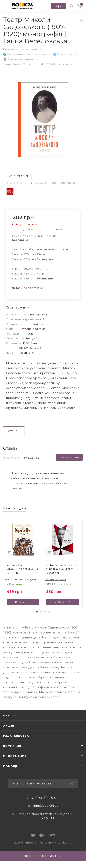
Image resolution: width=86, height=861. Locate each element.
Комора (50, 583)
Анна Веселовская (35, 314)
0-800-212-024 (44, 798)
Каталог (10, 715)
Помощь (10, 766)
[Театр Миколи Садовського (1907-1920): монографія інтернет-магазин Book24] (43, 119)
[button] (37, 611)
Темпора (37, 324)
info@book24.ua (45, 805)
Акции (8, 725)
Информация (15, 756)
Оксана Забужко (55, 579)
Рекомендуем (14, 508)
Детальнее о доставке (27, 287)
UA (62, 6)
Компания (12, 745)
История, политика (32, 328)
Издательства (16, 735)
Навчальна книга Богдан (20, 579)
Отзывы (14, 431)
